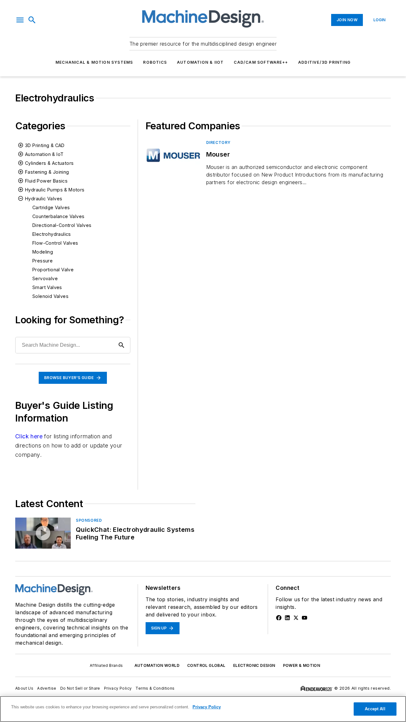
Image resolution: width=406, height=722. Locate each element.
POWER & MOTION (301, 665)
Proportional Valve (53, 269)
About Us (24, 688)
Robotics (155, 62)
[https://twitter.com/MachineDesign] (296, 618)
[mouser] (173, 155)
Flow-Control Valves (55, 243)
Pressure (42, 260)
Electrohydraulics (51, 234)
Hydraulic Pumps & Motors (55, 189)
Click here (29, 436)
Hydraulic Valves (43, 198)
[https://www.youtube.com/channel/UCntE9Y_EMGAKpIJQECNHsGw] (304, 618)
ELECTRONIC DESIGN (254, 665)
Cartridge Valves (51, 207)
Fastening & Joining (47, 172)
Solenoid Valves (50, 296)
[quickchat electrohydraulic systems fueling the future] (43, 533)
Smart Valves (47, 287)
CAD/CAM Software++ (261, 62)
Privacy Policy (118, 688)
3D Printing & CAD (45, 145)
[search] (32, 20)
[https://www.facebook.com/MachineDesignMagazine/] (279, 618)
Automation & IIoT (200, 62)
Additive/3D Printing (324, 62)
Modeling (42, 252)
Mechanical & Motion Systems (94, 62)
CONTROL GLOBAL (206, 665)
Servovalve (45, 278)
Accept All (375, 708)
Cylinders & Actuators (49, 163)
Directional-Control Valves (61, 225)
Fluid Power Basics (46, 181)
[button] (20, 20)
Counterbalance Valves (58, 216)
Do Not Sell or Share (80, 688)
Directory (218, 142)
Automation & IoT (44, 154)
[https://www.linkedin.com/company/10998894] (287, 618)
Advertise (46, 688)
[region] (203, 709)
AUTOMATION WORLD (157, 665)
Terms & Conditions (154, 688)
